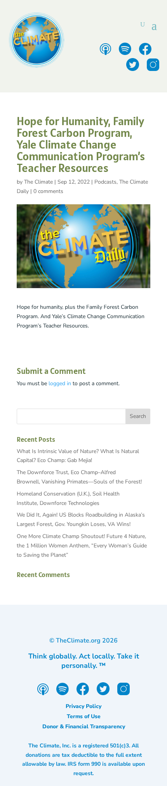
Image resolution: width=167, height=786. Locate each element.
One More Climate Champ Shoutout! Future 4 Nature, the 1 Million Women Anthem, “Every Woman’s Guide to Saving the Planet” (82, 546)
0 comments (48, 191)
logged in (60, 383)
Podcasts (105, 182)
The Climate (38, 182)
